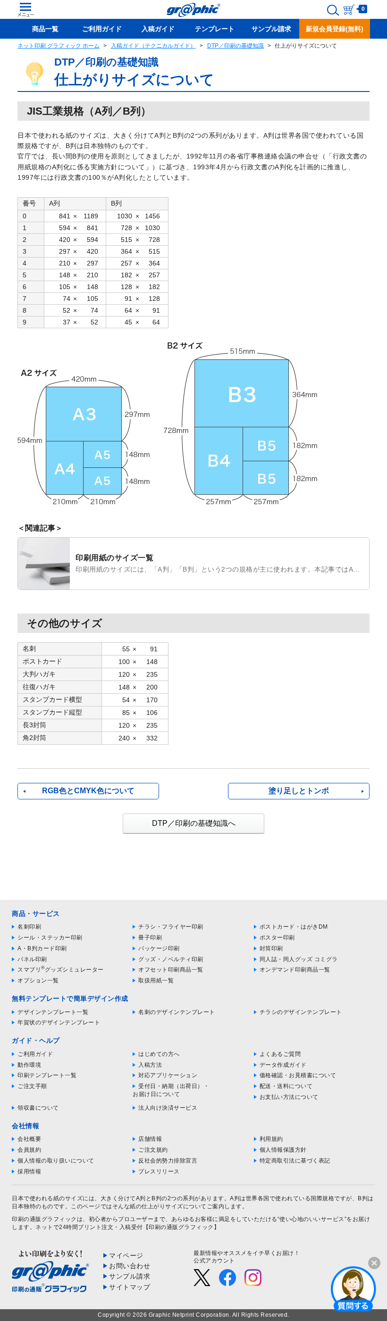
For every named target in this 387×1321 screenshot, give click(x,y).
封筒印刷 (271, 948)
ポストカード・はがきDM (294, 926)
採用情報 (29, 1171)
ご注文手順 (32, 1086)
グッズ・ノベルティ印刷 (170, 959)
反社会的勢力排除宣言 (167, 1160)
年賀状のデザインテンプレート (58, 1022)
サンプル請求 (129, 1276)
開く (353, 1288)
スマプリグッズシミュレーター (60, 969)
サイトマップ (129, 1287)
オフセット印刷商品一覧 (170, 969)
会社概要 (29, 1139)
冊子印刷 (150, 937)
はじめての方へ (159, 1054)
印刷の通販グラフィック (44, 1219)
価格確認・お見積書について (298, 1075)
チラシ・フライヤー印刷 (170, 926)
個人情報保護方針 (283, 1150)
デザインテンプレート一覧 (52, 1012)
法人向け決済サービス (167, 1108)
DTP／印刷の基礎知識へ (194, 823)
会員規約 (29, 1150)
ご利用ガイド (35, 1054)
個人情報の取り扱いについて (55, 1160)
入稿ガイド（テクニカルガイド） (153, 45)
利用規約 (271, 1139)
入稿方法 (150, 1065)
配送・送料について (286, 1086)
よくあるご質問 (280, 1054)
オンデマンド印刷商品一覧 (295, 969)
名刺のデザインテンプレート (176, 1012)
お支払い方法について (289, 1097)
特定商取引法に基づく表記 (295, 1160)
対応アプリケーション (167, 1075)
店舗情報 (150, 1139)
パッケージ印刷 (159, 948)
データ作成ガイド (283, 1065)
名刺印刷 (29, 926)
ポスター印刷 (277, 937)
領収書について (38, 1108)
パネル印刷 (32, 959)
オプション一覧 (38, 980)
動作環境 (29, 1065)
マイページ (126, 1255)
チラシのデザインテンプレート (301, 1012)
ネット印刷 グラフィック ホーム (58, 45)
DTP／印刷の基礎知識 (235, 45)
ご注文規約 (153, 1150)
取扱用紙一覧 (156, 980)
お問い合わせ (129, 1266)
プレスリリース (159, 1171)
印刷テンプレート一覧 (46, 1075)
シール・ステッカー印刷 (50, 937)
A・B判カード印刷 (42, 948)
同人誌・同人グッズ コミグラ (299, 959)
